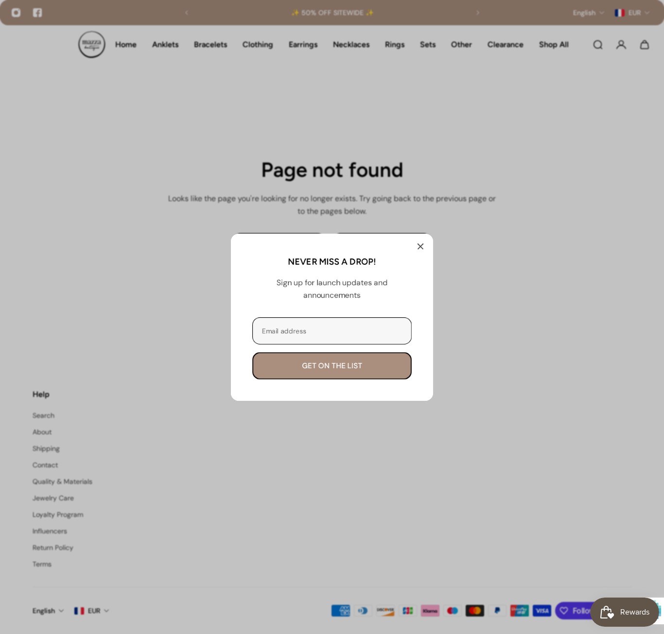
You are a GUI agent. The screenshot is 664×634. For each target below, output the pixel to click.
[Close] (420, 246)
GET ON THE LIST (332, 365)
